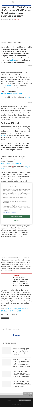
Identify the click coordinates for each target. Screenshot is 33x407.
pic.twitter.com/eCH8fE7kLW (11, 163)
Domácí (17, 19)
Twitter (14, 309)
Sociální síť (16, 329)
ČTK (22, 258)
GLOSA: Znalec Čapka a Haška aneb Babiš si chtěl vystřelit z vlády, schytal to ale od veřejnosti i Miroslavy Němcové (22, 384)
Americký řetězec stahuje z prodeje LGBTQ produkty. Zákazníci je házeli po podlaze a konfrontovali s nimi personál (21, 374)
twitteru (3, 135)
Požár (9, 329)
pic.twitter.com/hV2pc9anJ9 (11, 93)
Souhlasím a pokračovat (16, 216)
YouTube (12, 60)
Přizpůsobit (16, 220)
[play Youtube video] (16, 248)
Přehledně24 (16, 311)
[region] (16, 203)
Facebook (7, 311)
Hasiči (3, 329)
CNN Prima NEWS (7, 86)
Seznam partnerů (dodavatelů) (9, 212)
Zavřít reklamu (28, 393)
